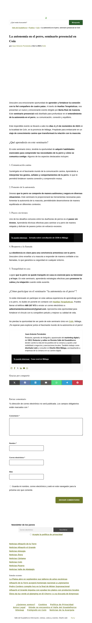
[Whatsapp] (27, 368)
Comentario (14, 416)
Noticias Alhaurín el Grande (22, 547)
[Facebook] (15, 368)
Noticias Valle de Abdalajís (22, 569)
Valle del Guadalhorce (19, 28)
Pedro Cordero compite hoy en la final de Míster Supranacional (39, 586)
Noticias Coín (15, 562)
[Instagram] (11, 368)
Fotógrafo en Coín (36, 610)
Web (11, 472)
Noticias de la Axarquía (62, 610)
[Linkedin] (21, 368)
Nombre (13, 443)
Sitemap (19, 610)
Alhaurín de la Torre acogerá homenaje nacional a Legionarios (39, 583)
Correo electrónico (17, 457)
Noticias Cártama (17, 558)
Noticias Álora (16, 555)
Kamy (73, 618)
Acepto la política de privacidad (47, 534)
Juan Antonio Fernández (21, 46)
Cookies (42, 604)
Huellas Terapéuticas (63, 302)
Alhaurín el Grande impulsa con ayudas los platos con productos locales (44, 590)
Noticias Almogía (17, 551)
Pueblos (32, 28)
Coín (38, 28)
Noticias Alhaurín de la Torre (22, 544)
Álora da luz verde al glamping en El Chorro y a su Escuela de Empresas (44, 594)
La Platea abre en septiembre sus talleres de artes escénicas (38, 579)
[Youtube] (24, 368)
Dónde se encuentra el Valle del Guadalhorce (53, 607)
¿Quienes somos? (25, 604)
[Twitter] (18, 368)
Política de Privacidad (61, 604)
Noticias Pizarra (16, 566)
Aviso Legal (19, 607)
